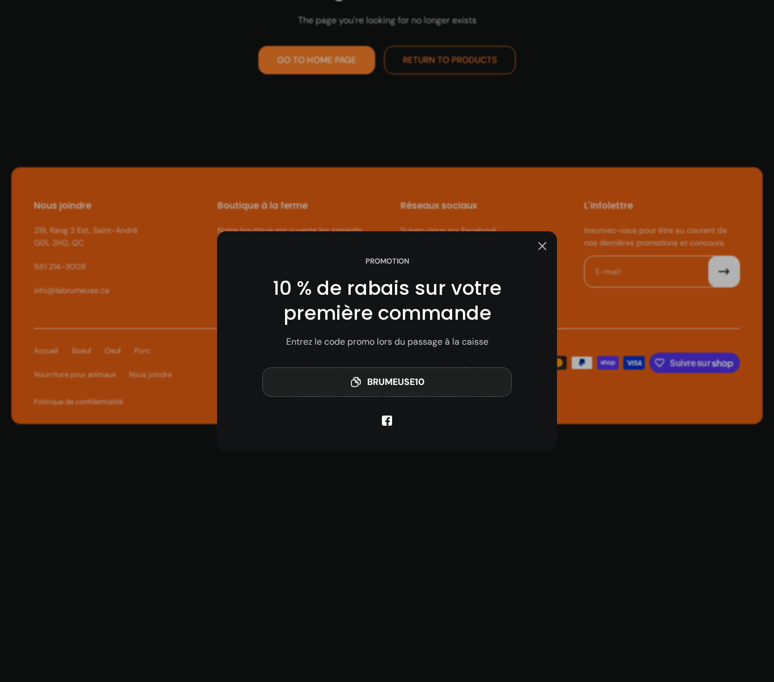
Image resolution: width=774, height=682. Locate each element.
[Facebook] (387, 420)
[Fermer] (542, 246)
